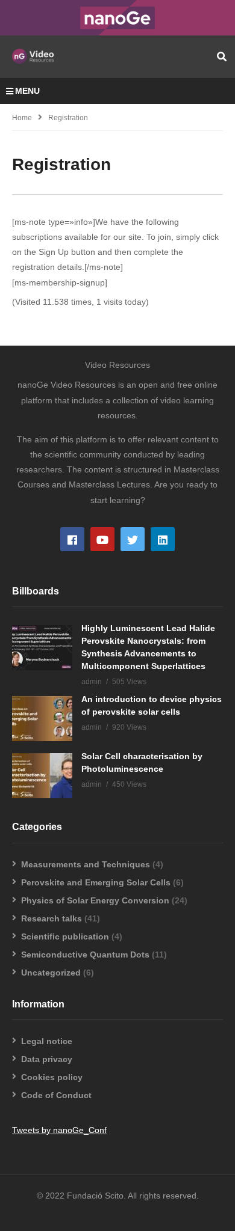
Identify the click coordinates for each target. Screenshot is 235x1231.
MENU (27, 91)
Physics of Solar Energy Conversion (95, 900)
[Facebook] (72, 539)
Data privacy (46, 1059)
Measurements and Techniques (85, 864)
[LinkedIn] (163, 539)
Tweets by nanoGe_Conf (59, 1130)
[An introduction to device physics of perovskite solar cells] (42, 718)
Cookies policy (52, 1077)
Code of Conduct (56, 1095)
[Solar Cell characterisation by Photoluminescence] (42, 775)
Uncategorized (51, 972)
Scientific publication (65, 936)
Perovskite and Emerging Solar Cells (96, 882)
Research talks (51, 918)
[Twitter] (133, 539)
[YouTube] (102, 539)
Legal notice (46, 1041)
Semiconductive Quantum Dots (85, 954)
